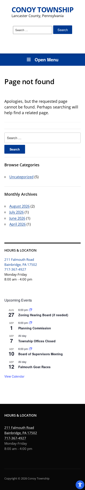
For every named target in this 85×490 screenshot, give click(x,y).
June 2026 (17, 218)
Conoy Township (42, 9)
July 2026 (16, 212)
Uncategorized (21, 176)
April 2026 (17, 224)
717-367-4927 (15, 269)
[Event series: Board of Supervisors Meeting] (30, 349)
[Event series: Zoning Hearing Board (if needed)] (30, 310)
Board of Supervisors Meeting (40, 354)
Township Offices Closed (37, 341)
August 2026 (19, 206)
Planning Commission (34, 328)
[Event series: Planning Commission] (30, 323)
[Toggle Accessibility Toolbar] (80, 485)
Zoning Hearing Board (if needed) (43, 315)
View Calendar (14, 376)
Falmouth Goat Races (34, 367)
